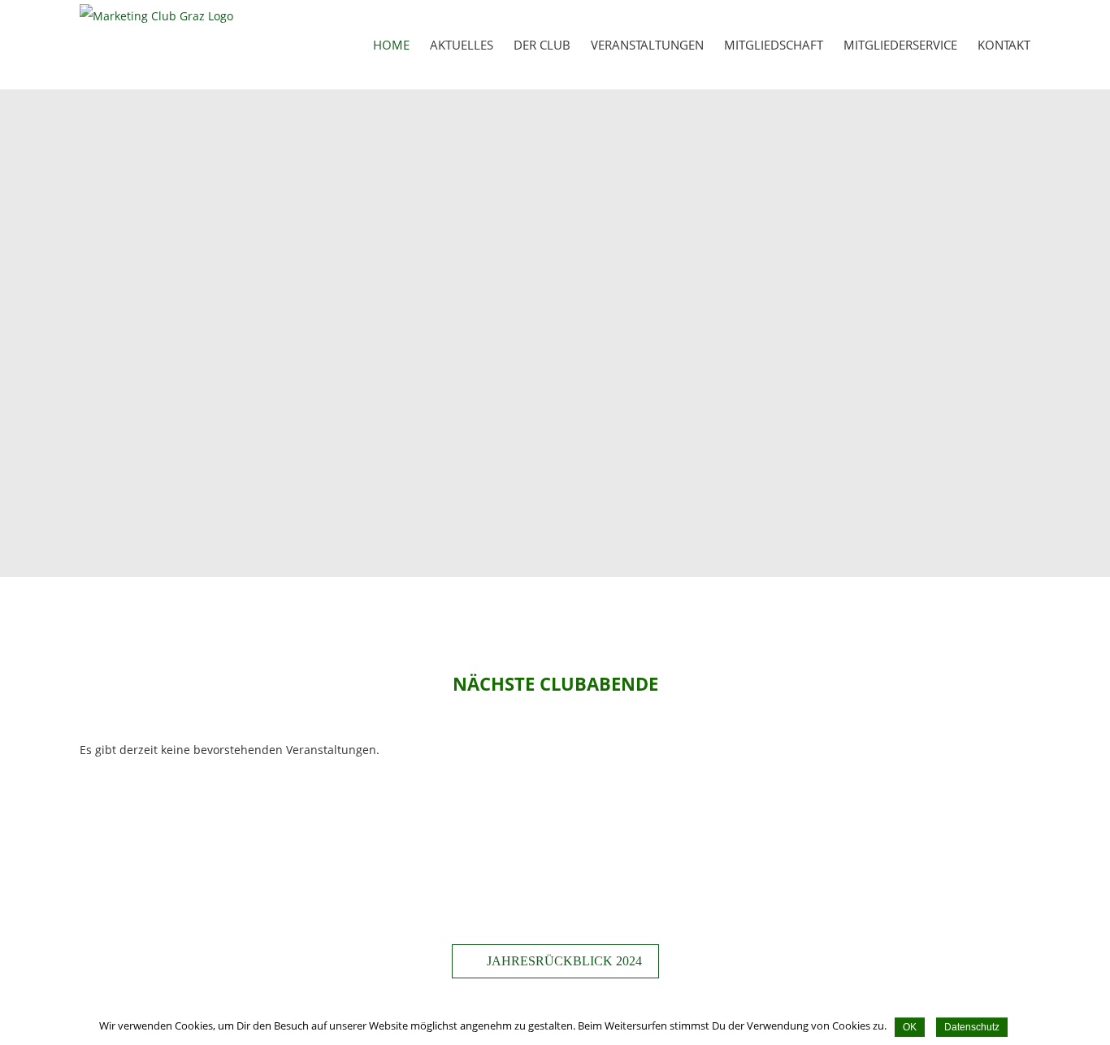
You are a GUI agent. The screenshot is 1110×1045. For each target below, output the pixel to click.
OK (910, 1027)
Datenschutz (971, 1027)
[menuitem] (401, 44)
